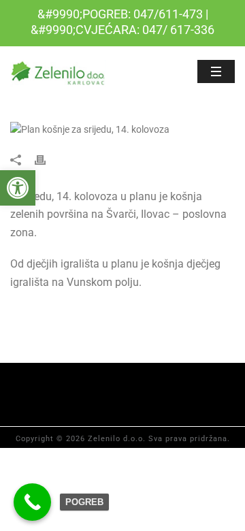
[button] (17, 188)
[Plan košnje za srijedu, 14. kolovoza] (122, 129)
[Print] (47, 159)
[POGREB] (32, 502)
